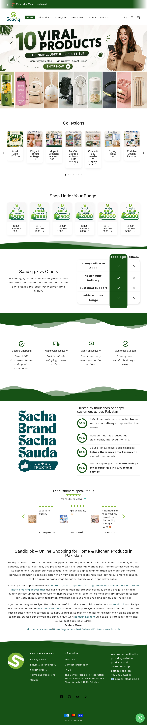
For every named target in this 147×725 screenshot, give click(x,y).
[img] (73, 495)
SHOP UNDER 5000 (130, 228)
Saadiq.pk (118, 604)
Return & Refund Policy (43, 664)
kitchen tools (116, 585)
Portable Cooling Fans (132, 154)
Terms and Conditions (42, 674)
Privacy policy (38, 659)
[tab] (65, 175)
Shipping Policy (38, 669)
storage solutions (96, 585)
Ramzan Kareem (84, 616)
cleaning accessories (32, 589)
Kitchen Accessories (39, 629)
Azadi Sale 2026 (14, 154)
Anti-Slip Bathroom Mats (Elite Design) (73, 156)
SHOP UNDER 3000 (107, 228)
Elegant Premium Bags (34, 154)
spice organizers (73, 585)
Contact (35, 679)
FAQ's (68, 669)
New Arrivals (112, 629)
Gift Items (97, 629)
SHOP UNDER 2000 (84, 228)
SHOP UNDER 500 (16, 228)
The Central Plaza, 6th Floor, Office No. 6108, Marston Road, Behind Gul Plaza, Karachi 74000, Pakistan (85, 678)
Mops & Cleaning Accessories (54, 155)
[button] (126, 17)
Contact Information (76, 664)
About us (70, 659)
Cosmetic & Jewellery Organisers (93, 157)
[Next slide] (143, 153)
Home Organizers (64, 629)
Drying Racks (112, 152)
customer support (49, 608)
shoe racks (55, 585)
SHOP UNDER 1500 (62, 228)
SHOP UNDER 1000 (39, 228)
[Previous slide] (3, 153)
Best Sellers (83, 629)
